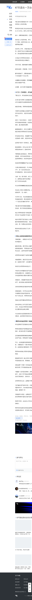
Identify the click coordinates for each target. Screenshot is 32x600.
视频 (10, 25)
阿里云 (29, 595)
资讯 (10, 19)
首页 (10, 13)
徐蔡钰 (16, 11)
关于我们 (26, 582)
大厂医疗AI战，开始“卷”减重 (22, 549)
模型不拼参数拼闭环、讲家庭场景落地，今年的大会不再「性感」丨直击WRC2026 (23, 533)
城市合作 (17, 579)
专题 (10, 28)
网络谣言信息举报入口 (20, 591)
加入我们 (26, 587)
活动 (10, 30)
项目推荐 (18, 418)
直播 (10, 22)
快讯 (10, 16)
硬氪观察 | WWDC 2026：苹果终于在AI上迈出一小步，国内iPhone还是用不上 (23, 567)
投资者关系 (18, 587)
